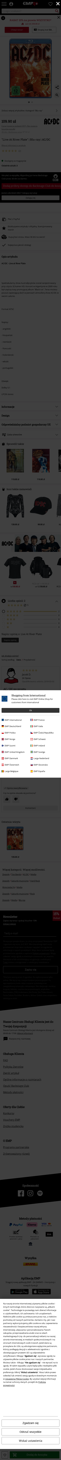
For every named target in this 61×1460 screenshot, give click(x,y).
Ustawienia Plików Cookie (17, 1378)
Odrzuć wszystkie (30, 1431)
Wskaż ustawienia (30, 1441)
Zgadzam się (31, 1423)
